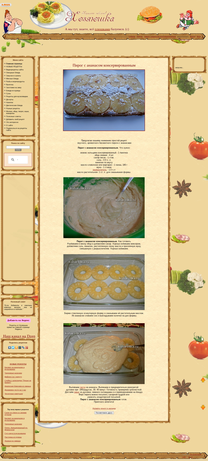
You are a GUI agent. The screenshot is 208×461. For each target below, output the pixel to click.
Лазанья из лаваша (12, 441)
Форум (140, 36)
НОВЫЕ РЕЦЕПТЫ (18, 364)
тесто (82, 387)
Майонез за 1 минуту (13, 377)
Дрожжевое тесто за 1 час (15, 390)
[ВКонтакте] (9, 347)
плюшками (102, 29)
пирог (76, 392)
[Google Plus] (26, 347)
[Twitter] (13, 347)
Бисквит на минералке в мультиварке (15, 368)
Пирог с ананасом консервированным (160, 36)
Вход (199, 36)
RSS (30, 36)
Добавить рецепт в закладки (104, 408)
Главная (132, 36)
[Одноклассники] (16, 347)
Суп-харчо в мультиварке (15, 433)
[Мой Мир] (20, 347)
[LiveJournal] (23, 347)
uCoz (190, 457)
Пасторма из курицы (13, 437)
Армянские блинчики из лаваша (18, 386)
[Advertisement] (104, 47)
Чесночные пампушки (14, 394)
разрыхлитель (100, 169)
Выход (192, 36)
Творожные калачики (13, 373)
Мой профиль (182, 36)
